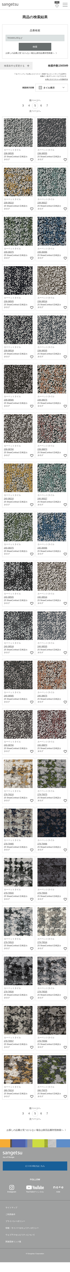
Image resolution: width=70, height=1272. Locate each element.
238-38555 (42, 153)
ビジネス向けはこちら (35, 1166)
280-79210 (9, 1090)
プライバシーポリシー (15, 1221)
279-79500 (9, 893)
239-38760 (9, 449)
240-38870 (42, 745)
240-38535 (42, 646)
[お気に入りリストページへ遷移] (57, 6)
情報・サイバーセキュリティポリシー (22, 1228)
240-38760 (9, 745)
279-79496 (42, 844)
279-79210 (9, 794)
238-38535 (9, 153)
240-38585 (9, 696)
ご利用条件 (10, 1214)
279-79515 (9, 942)
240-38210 (9, 498)
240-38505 (9, 597)
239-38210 (9, 203)
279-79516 (42, 942)
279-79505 (42, 893)
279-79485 (9, 844)
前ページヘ (35, 100)
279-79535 (42, 992)
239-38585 (9, 400)
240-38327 (42, 498)
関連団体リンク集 (13, 1242)
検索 (35, 46)
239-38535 (42, 350)
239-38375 (9, 252)
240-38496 (42, 548)
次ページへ (35, 111)
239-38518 (9, 350)
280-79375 (42, 1090)
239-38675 (42, 400)
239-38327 (42, 203)
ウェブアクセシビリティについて (20, 1235)
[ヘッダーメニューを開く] (65, 5)
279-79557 (9, 1041)
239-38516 (42, 301)
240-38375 (9, 548)
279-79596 (42, 1041)
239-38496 (42, 252)
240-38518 (9, 646)
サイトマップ (11, 1207)
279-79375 (42, 794)
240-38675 (42, 696)
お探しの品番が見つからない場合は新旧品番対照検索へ (30, 53)
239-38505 (9, 301)
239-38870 (42, 449)
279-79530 (9, 992)
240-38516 (42, 597)
